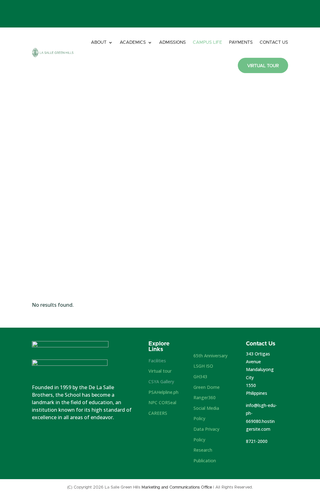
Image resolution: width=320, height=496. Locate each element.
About (99, 42)
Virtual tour (160, 371)
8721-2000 (257, 441)
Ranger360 (204, 397)
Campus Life (207, 42)
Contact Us (274, 42)
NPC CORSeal (162, 402)
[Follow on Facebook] (277, 6)
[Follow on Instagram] (277, 19)
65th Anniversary (210, 356)
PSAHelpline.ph (163, 392)
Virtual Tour (263, 66)
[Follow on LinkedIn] (290, 19)
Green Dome (206, 387)
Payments (241, 42)
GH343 (200, 376)
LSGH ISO (203, 366)
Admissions (172, 42)
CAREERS (157, 413)
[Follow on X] (288, 6)
